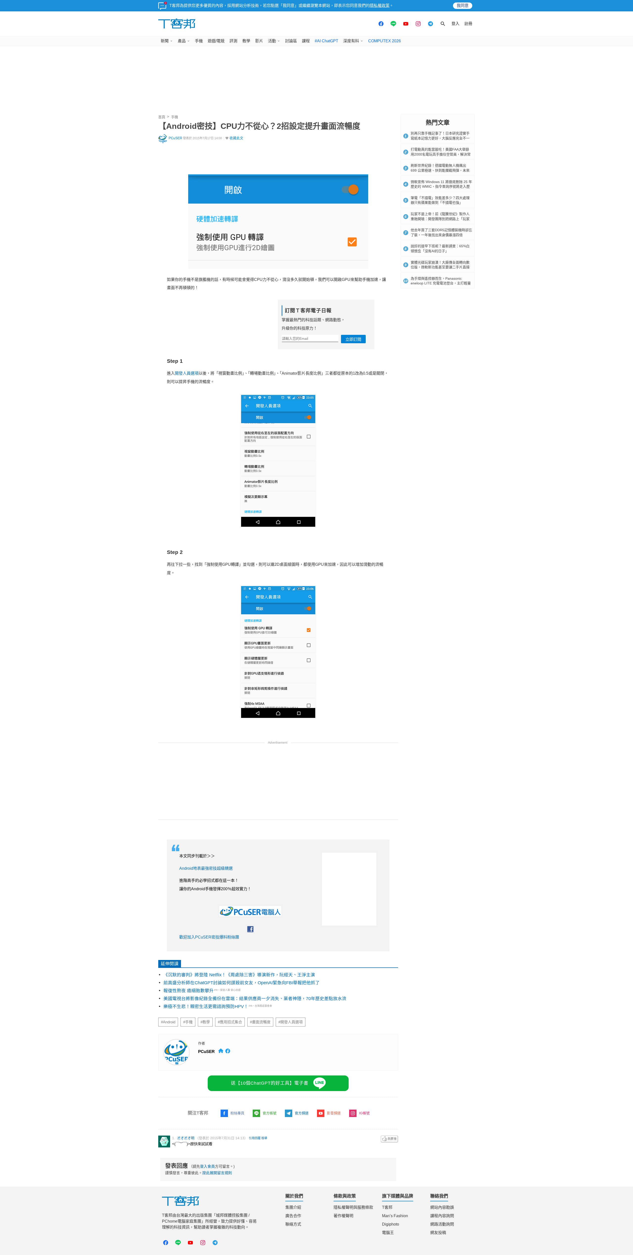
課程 (306, 41)
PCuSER (175, 138)
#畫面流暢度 (260, 1022)
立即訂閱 (353, 339)
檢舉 (264, 1138)
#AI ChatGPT (326, 41)
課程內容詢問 (442, 1216)
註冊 (468, 24)
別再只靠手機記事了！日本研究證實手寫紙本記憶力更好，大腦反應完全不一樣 (440, 138)
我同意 (463, 5)
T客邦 (387, 1207)
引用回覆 (255, 1138)
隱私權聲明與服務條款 (353, 1207)
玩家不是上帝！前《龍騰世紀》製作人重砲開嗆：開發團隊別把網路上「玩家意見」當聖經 (440, 219)
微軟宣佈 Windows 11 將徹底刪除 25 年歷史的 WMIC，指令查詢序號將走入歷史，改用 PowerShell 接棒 (441, 186)
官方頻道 (302, 1113)
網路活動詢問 (442, 1224)
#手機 (188, 1022)
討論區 (291, 41)
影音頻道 (334, 1113)
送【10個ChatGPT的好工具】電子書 (269, 1083)
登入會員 (207, 1166)
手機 (199, 41)
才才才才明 (185, 1138)
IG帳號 (364, 1113)
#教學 (205, 1022)
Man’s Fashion (395, 1216)
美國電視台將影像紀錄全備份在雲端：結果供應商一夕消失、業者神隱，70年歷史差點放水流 (254, 998)
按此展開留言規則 (217, 1173)
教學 (246, 41)
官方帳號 (269, 1113)
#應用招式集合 (230, 1022)
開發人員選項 (187, 373)
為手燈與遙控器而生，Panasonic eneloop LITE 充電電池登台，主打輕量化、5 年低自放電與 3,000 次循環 (441, 283)
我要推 (389, 1139)
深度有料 (351, 41)
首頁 (161, 117)
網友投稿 (438, 1233)
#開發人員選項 (290, 1022)
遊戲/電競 (216, 41)
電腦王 (388, 1233)
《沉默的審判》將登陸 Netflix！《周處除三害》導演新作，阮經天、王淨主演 (239, 974)
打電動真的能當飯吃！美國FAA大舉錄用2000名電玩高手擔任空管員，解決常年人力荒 (441, 154)
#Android (168, 1022)
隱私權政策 (379, 5)
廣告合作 (293, 1216)
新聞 (165, 41)
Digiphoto (390, 1224)
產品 (182, 41)
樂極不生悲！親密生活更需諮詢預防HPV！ (205, 1006)
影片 (259, 41)
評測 (233, 41)
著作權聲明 (343, 1216)
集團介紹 (293, 1207)
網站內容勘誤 (442, 1207)
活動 (272, 41)
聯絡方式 (293, 1224)
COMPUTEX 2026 (384, 41)
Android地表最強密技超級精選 (206, 868)
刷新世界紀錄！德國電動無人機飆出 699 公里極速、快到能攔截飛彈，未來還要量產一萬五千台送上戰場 (440, 170)
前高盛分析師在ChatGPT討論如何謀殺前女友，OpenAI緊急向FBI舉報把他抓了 (241, 982)
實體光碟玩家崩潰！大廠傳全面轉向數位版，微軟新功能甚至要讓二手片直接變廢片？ (440, 267)
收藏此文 (236, 138)
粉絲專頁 (237, 1113)
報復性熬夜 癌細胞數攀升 (188, 990)
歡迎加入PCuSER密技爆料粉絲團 (209, 937)
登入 (455, 24)
